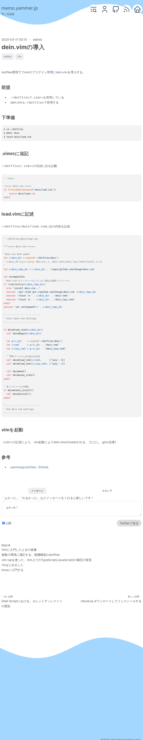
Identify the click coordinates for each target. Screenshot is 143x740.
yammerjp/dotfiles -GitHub (29, 467)
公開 (8, 523)
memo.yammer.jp (19, 8)
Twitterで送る (129, 523)
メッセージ (37, 490)
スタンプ (107, 490)
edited (37, 39)
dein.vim (62, 72)
